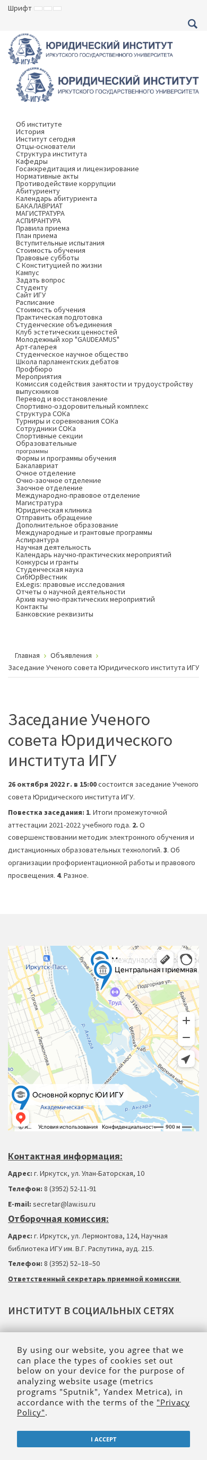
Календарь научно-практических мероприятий (93, 554)
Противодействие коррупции (66, 183)
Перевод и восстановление (62, 398)
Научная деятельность (53, 547)
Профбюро (34, 369)
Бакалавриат (37, 465)
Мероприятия (39, 376)
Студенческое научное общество (72, 354)
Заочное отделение (49, 487)
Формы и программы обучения (66, 458)
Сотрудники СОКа (46, 428)
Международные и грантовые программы (84, 532)
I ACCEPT (103, 1439)
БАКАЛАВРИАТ (39, 205)
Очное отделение (46, 473)
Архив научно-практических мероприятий (85, 599)
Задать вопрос (40, 280)
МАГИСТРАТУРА (40, 213)
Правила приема (43, 228)
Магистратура (39, 502)
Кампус (27, 272)
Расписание (35, 302)
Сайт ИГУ (31, 295)
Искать (192, 24)
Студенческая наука (49, 569)
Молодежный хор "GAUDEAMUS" (67, 339)
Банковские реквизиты (54, 614)
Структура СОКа (43, 413)
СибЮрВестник (41, 577)
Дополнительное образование (67, 525)
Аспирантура (37, 539)
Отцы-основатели (45, 146)
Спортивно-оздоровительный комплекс (82, 406)
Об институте (39, 124)
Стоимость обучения (50, 250)
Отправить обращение (54, 517)
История (30, 131)
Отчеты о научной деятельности (70, 591)
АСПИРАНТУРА (38, 220)
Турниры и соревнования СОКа (67, 421)
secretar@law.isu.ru (64, 1204)
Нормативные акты (47, 176)
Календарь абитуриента (56, 198)
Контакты (32, 606)
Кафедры (32, 161)
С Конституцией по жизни (59, 265)
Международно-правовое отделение (78, 495)
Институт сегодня (45, 139)
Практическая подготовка (59, 317)
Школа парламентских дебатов (67, 361)
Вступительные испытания (60, 243)
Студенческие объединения (64, 324)
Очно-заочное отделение (58, 480)
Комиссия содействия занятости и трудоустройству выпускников (104, 387)
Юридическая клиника (54, 510)
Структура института (51, 154)
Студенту (32, 287)
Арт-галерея (36, 346)
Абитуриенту (38, 191)
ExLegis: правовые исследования (70, 584)
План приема (36, 235)
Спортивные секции (49, 436)
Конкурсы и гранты (47, 562)
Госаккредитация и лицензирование (77, 168)
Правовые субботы (47, 257)
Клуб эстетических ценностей (66, 332)
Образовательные (46, 446)
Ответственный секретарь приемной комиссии (94, 1278)
